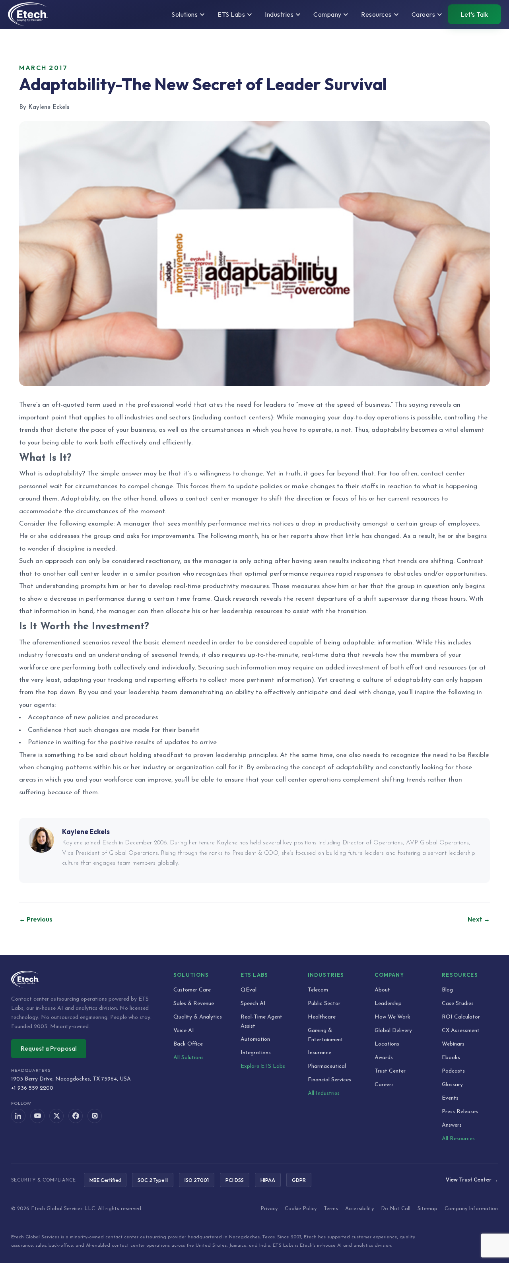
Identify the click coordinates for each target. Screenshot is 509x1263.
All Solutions (188, 1058)
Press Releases (460, 1112)
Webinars (453, 1044)
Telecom (318, 990)
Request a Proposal (49, 1048)
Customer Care (192, 990)
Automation (255, 1039)
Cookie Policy (301, 1208)
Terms (331, 1208)
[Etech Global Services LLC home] (82, 979)
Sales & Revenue (193, 1004)
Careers (384, 1085)
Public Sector (324, 1004)
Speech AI (253, 1004)
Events (450, 1098)
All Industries (324, 1093)
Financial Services (329, 1080)
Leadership (388, 1004)
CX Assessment (461, 1031)
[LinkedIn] (18, 1116)
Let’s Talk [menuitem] (474, 14)
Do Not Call (395, 1208)
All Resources (458, 1139)
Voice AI (183, 1031)
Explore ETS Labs (263, 1066)
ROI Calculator (461, 1017)
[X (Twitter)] (56, 1116)
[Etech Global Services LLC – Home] (28, 14)
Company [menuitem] (327, 14)
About (382, 990)
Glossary (452, 1085)
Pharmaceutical (327, 1066)
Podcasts (453, 1071)
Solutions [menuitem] (184, 14)
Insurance (319, 1053)
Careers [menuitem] (423, 14)
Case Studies (458, 1004)
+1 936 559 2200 (32, 1088)
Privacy (269, 1208)
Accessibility (359, 1208)
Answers (452, 1125)
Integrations (256, 1053)
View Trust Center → (472, 1179)
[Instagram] (94, 1116)
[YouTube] (37, 1116)
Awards (384, 1058)
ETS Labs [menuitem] (231, 14)
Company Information (471, 1208)
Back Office (188, 1044)
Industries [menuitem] (279, 14)
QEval (248, 990)
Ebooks (451, 1058)
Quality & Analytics (197, 1017)
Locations (387, 1044)
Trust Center (390, 1071)
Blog (447, 990)
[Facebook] (75, 1116)
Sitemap (427, 1208)
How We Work (392, 1017)
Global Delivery (393, 1031)
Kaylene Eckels (86, 831)
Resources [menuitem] (376, 14)
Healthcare (322, 1017)
